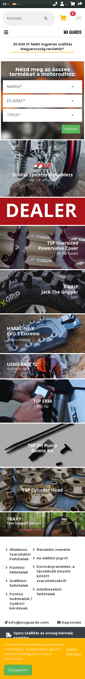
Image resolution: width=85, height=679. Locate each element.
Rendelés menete (53, 549)
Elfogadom (18, 670)
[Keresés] (45, 18)
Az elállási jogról (52, 558)
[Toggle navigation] (6, 32)
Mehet (71, 129)
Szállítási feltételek (18, 583)
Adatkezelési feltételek (49, 591)
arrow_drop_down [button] (72, 87)
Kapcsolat (71, 622)
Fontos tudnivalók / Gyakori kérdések (20, 601)
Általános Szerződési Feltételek (19, 554)
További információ (73, 651)
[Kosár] (72, 4)
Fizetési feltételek (18, 569)
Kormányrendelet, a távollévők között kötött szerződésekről (56, 573)
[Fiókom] (63, 4)
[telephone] (55, 4)
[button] (78, 18)
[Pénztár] (80, 4)
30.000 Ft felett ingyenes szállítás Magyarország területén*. (42, 46)
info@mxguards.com (28, 622)
